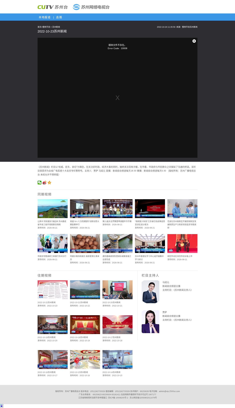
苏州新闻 (56, 27)
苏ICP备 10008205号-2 (118, 398)
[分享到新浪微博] (45, 182)
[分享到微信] (40, 182)
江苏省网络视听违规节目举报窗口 (92, 398)
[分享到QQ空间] (49, 182)
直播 (58, 17)
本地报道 (44, 17)
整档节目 (46, 27)
